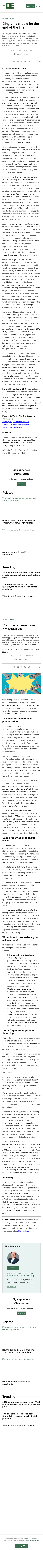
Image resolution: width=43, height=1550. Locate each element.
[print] (40, 61)
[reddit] (25, 61)
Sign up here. (24, 1231)
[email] (29, 61)
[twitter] (21, 61)
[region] (21, 1542)
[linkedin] (18, 61)
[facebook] (14, 61)
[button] (3, 6)
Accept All (21, 1546)
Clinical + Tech (8, 18)
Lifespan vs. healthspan (12, 427)
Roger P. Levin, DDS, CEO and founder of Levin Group (20, 1274)
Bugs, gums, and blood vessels (15, 422)
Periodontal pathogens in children (16, 425)
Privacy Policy (34, 1540)
